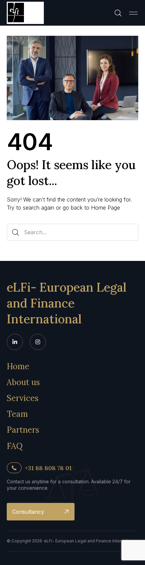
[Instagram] (38, 342)
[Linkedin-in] (15, 342)
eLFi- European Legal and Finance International (66, 303)
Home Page (105, 207)
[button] (133, 12)
